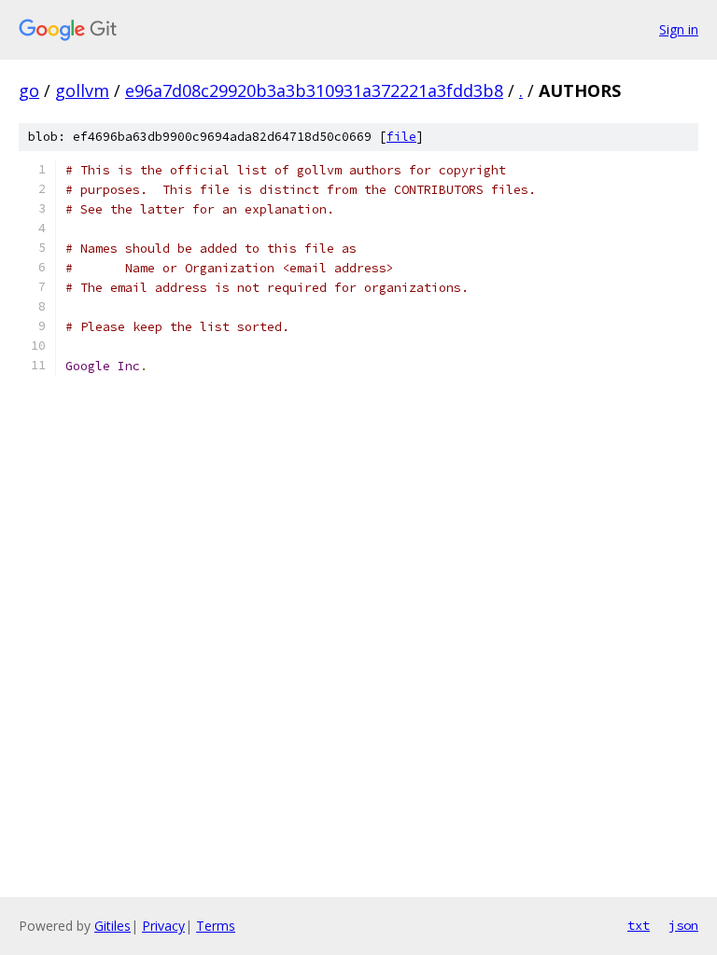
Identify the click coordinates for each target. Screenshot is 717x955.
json (683, 925)
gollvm (82, 90)
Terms (215, 925)
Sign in (678, 29)
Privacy (163, 925)
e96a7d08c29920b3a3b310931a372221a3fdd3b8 (314, 90)
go (29, 90)
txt (638, 925)
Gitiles (112, 925)
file (401, 137)
